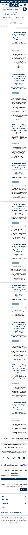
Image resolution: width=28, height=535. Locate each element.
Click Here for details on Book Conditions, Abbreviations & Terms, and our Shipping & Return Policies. (14, 453)
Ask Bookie (10, 14)
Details (23, 55)
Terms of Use (13, 520)
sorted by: (25, 25)
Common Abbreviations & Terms (17, 23)
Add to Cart (15, 51)
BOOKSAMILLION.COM (16, 519)
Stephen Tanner (19, 41)
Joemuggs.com (5, 520)
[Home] (14, 5)
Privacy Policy (14, 522)
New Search (7, 23)
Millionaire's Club (18, 14)
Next (7, 438)
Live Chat (23, 465)
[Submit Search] (25, 9)
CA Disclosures (22, 520)
